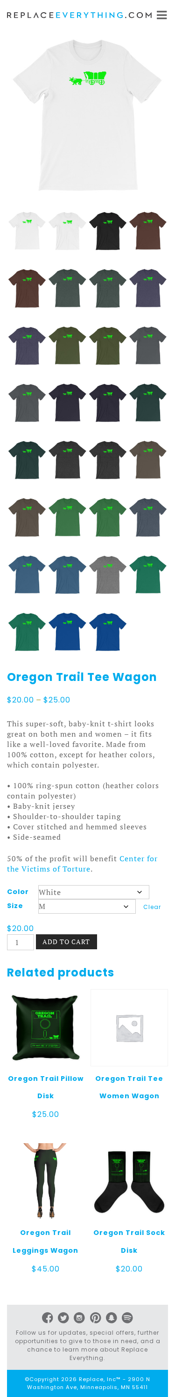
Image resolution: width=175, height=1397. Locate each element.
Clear (152, 907)
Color (18, 891)
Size (15, 905)
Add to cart (66, 941)
